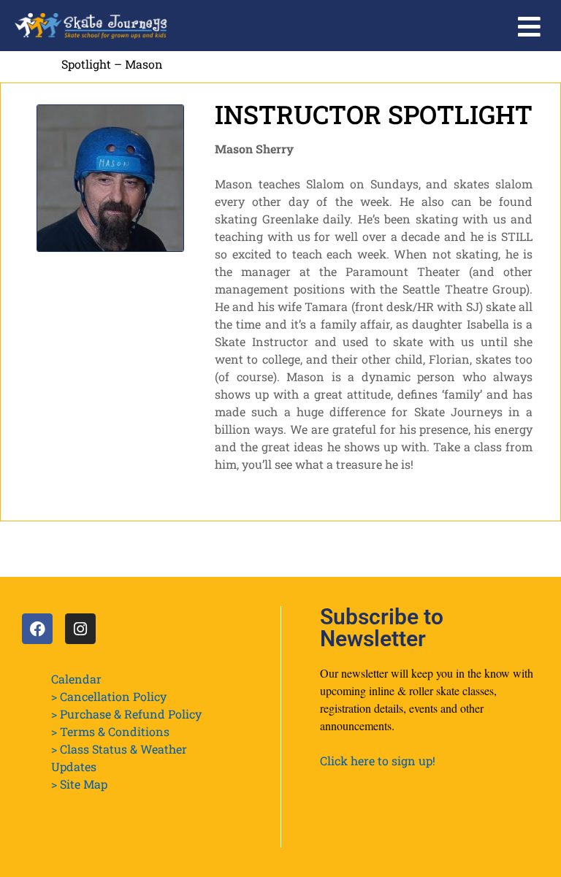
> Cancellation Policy (109, 696)
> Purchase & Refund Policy (126, 713)
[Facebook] (37, 628)
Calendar (76, 678)
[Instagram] (80, 628)
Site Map (83, 784)
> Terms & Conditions (110, 731)
